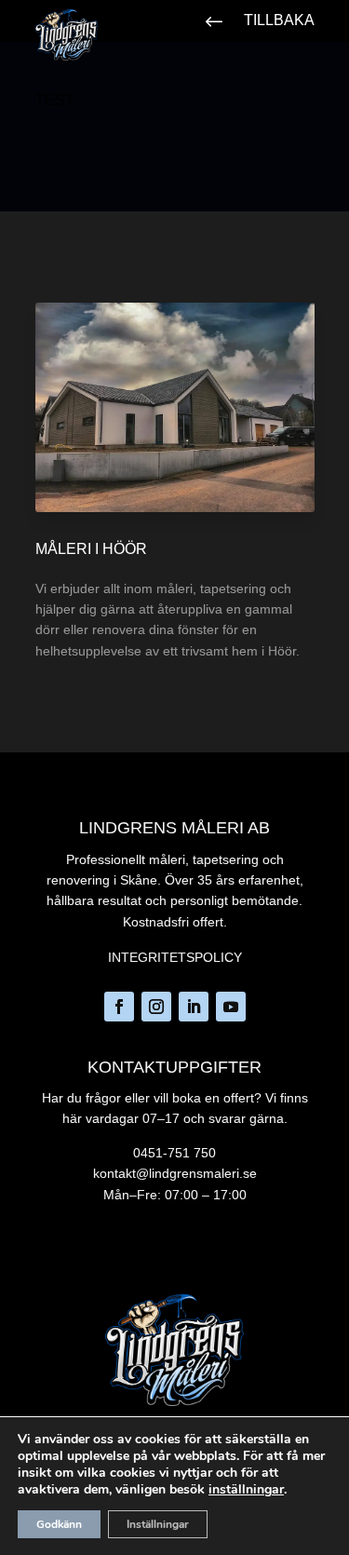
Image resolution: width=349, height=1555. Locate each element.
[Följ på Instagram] (156, 1006)
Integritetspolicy (175, 957)
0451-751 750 (174, 1152)
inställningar (246, 1489)
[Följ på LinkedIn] (193, 1006)
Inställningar (158, 1524)
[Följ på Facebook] (119, 1006)
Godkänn (59, 1524)
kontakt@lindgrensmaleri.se (175, 1173)
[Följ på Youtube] (231, 1006)
